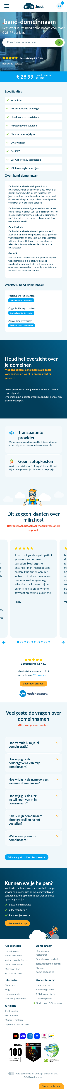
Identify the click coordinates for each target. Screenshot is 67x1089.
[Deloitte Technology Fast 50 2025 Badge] (51, 1051)
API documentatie (45, 993)
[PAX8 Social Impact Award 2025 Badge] (33, 1051)
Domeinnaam (12, 950)
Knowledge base (45, 989)
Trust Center (11, 1010)
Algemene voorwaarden (17, 1024)
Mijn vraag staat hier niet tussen (26, 857)
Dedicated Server (14, 964)
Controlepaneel (44, 998)
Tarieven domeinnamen (48, 963)
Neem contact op (17, 923)
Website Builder (13, 955)
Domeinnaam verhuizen (48, 959)
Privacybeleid (12, 1015)
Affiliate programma (15, 998)
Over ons (9, 984)
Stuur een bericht (51, 1086)
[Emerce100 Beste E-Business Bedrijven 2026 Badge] (15, 1051)
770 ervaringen (40, 674)
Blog (7, 989)
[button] (3, 642)
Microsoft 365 (12, 968)
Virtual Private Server (16, 959)
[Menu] (6, 6)
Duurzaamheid (12, 993)
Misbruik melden (14, 1019)
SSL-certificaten (13, 973)
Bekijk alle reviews (12, 63)
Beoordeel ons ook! (33, 683)
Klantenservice (44, 984)
